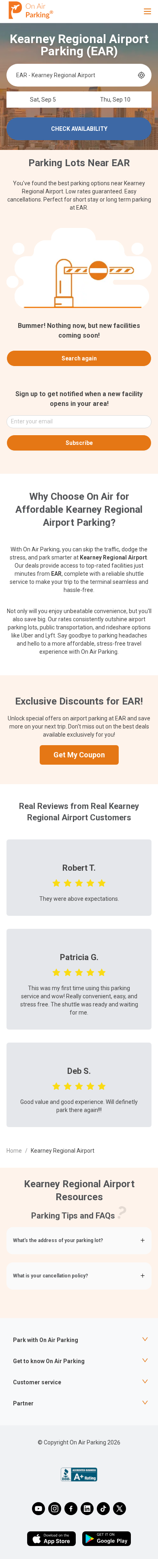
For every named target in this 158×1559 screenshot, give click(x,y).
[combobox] (76, 75)
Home (14, 1150)
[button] (79, 1240)
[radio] (56, 882)
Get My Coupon (79, 754)
